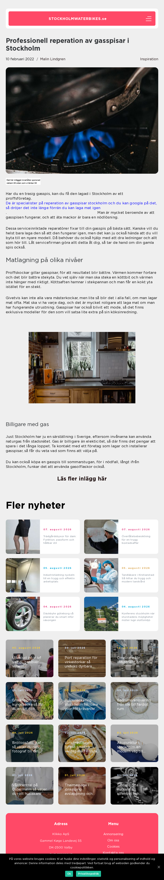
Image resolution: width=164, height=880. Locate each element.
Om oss (113, 840)
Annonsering (113, 834)
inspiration (149, 59)
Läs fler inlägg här (82, 478)
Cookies (113, 846)
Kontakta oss (113, 853)
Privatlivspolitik (88, 873)
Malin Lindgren (52, 59)
